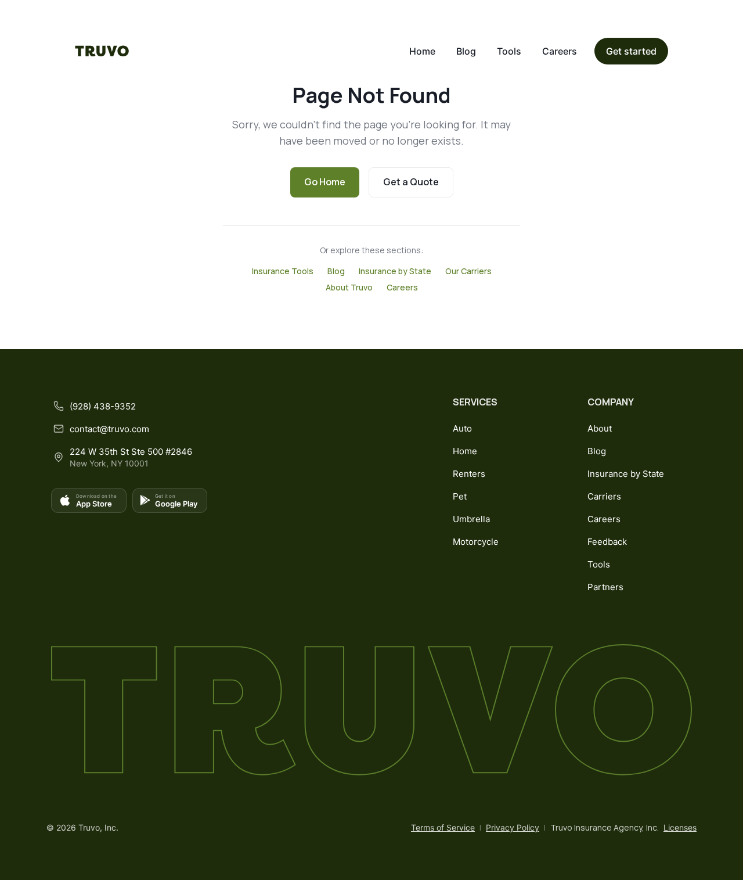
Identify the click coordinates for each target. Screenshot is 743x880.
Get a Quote (411, 181)
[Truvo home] (102, 51)
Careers (559, 51)
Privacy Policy (512, 827)
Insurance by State (395, 270)
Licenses (680, 827)
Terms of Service (443, 827)
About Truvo (349, 287)
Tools (509, 51)
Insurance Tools (282, 270)
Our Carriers (468, 270)
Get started (631, 51)
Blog (466, 51)
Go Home (324, 181)
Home (422, 51)
